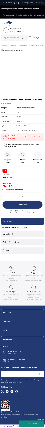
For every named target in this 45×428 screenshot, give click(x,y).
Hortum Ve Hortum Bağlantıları (25, 108)
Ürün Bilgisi (7, 221)
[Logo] (7, 23)
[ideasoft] (9, 426)
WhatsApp (33, 424)
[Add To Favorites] (10, 211)
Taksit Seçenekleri (11, 242)
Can (17, 112)
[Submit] (39, 374)
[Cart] (37, 37)
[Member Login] (30, 37)
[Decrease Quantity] (5, 196)
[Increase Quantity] (39, 196)
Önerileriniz (7, 250)
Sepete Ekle (22, 205)
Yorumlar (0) (8, 234)
